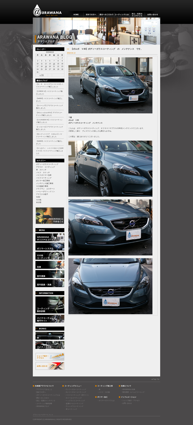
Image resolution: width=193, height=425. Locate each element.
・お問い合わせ (126, 403)
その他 (38, 200)
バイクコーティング (43, 178)
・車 (98, 389)
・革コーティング (70, 409)
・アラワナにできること (43, 389)
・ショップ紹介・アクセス (130, 400)
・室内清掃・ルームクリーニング (132, 392)
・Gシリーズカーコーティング (75, 392)
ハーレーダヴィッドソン (45, 191)
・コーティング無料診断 (43, 403)
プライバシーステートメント (43, 415)
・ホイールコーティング (73, 398)
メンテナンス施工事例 (44, 183)
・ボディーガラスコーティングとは (47, 395)
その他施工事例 (42, 186)
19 (46, 66)
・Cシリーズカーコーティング (75, 389)
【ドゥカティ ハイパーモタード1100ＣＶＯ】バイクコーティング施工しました (49, 150)
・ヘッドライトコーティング (74, 401)
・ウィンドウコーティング (73, 406)
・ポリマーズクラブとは (105, 400)
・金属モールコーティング (73, 403)
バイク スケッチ (43, 172)
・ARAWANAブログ (42, 406)
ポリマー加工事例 (43, 181)
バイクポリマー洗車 (43, 175)
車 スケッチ (41, 170)
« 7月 (42, 75)
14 (54, 64)
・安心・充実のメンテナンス (45, 401)
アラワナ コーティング (45, 167)
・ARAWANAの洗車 (128, 389)
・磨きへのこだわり (42, 398)
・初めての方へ (40, 392)
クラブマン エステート (45, 189)
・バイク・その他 (103, 392)
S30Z (38, 197)
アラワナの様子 (42, 194)
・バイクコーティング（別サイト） (77, 395)
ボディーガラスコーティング (47, 164)
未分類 (38, 202)
